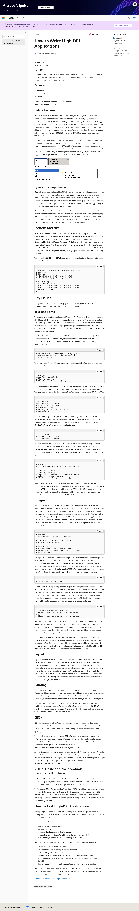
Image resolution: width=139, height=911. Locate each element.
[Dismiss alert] (135, 4)
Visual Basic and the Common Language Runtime (124, 50)
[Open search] (129, 18)
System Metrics (119, 41)
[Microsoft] (3, 18)
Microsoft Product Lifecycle (63, 24)
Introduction (118, 38)
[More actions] (103, 34)
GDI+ (116, 46)
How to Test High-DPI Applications (121, 54)
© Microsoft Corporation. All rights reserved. (51, 879)
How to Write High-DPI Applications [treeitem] (12, 42)
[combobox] (13, 36)
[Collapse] (25, 32)
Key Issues (118, 43)
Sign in (134, 18)
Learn (37, 34)
